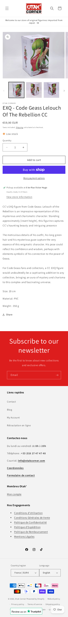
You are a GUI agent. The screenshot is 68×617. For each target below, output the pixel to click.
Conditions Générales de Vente (32, 517)
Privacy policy (17, 604)
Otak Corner (20, 599)
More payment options (34, 178)
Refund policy (54, 599)
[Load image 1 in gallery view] (16, 90)
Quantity (7, 140)
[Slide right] (64, 91)
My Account (13, 417)
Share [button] (9, 314)
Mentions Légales (24, 536)
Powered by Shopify (35, 599)
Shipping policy (53, 604)
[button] (7, 8)
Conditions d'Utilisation (28, 513)
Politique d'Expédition (27, 527)
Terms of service (35, 604)
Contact (11, 401)
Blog (9, 409)
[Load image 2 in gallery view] (34, 90)
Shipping (19, 127)
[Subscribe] (57, 375)
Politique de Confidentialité (30, 522)
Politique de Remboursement (31, 531)
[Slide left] (4, 91)
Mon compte (14, 494)
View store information (19, 196)
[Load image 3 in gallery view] (51, 90)
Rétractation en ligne (19, 425)
